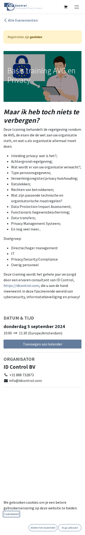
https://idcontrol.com (21, 285)
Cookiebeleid (11, 514)
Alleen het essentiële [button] (43, 527)
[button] (42, 344)
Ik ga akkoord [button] (70, 527)
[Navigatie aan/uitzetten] (76, 7)
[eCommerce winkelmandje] (65, 7)
